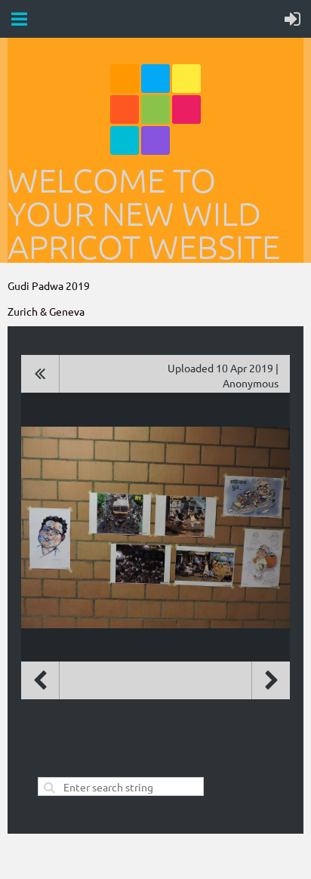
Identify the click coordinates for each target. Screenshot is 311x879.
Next (271, 680)
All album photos (40, 374)
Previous (40, 680)
